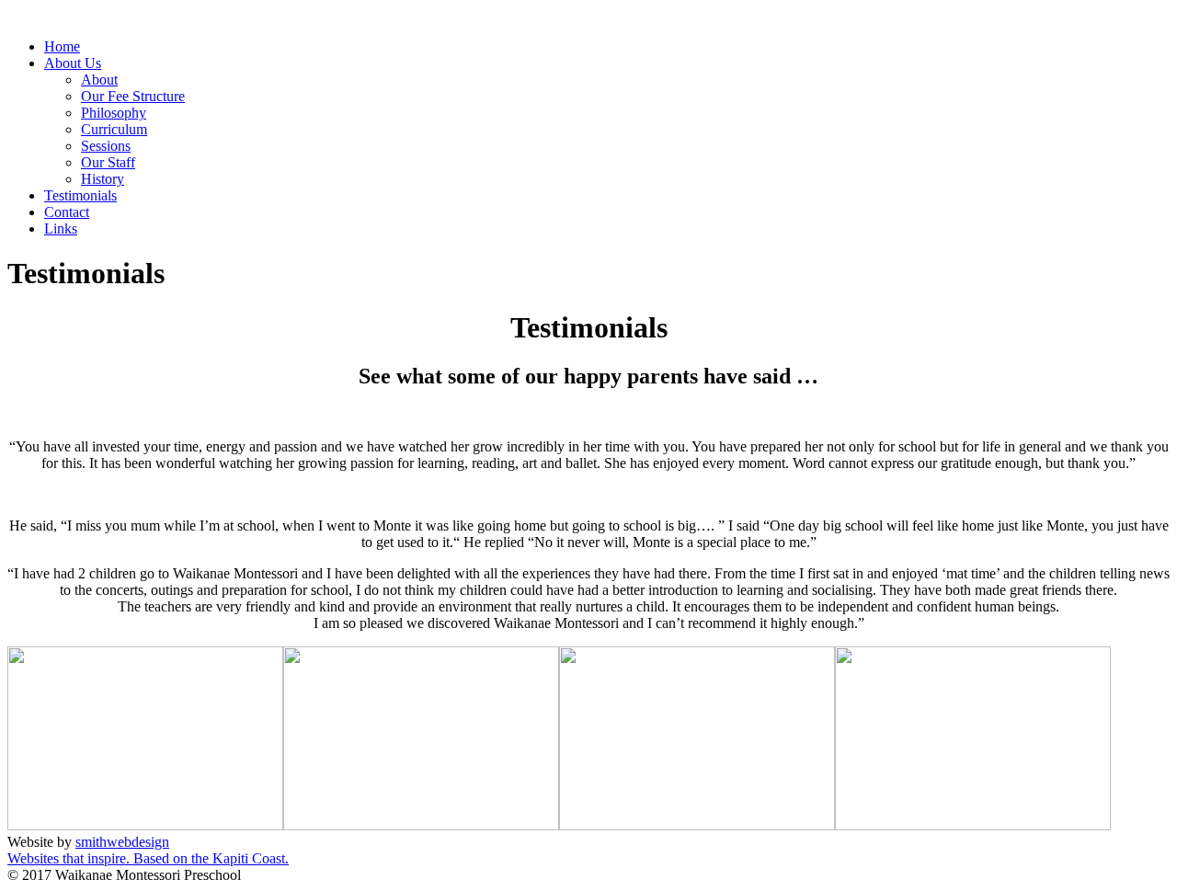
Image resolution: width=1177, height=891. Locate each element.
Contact (66, 212)
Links (60, 228)
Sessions (106, 146)
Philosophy (113, 112)
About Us (72, 63)
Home (62, 46)
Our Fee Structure (133, 96)
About (99, 79)
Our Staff (108, 162)
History (102, 179)
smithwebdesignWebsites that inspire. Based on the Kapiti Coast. (148, 850)
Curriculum (114, 129)
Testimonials (80, 195)
